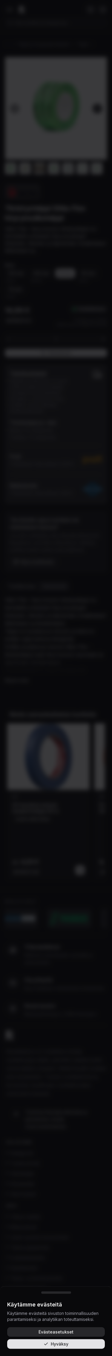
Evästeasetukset (56, 1331)
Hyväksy (59, 1343)
